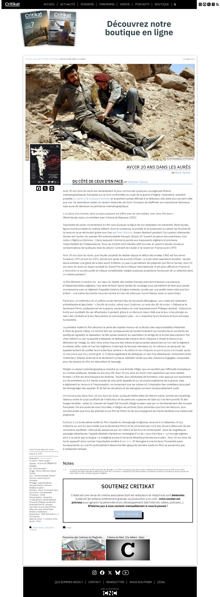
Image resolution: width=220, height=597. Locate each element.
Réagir (69, 527)
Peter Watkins (124, 232)
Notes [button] (68, 463)
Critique (54, 59)
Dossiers (87, 4)
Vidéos (125, 4)
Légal (161, 582)
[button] (86, 274)
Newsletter (115, 582)
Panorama (106, 4)
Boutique (162, 4)
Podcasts (142, 4)
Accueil (49, 4)
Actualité (67, 4)
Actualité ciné (41, 59)
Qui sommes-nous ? (69, 582)
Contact (94, 582)
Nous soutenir (141, 582)
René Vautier (46, 458)
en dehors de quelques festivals (91, 198)
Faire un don (127, 514)
